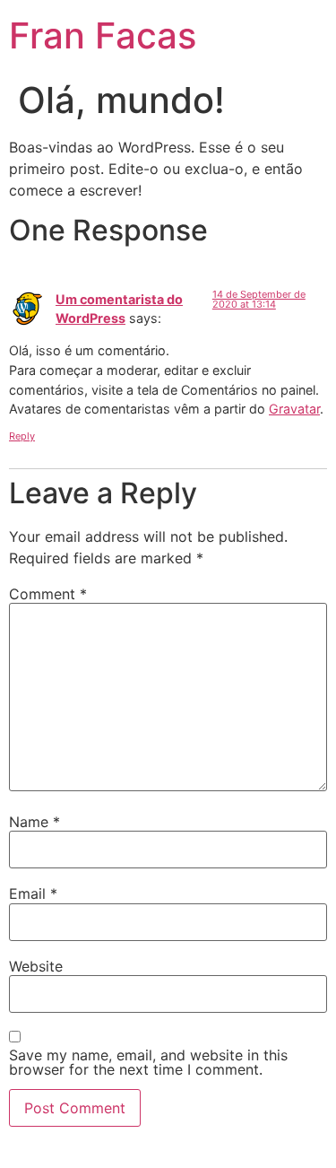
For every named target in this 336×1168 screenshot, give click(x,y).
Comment (48, 594)
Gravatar (294, 408)
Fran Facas (102, 35)
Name (34, 822)
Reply (22, 436)
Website (36, 966)
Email (33, 893)
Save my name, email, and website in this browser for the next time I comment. (148, 1062)
